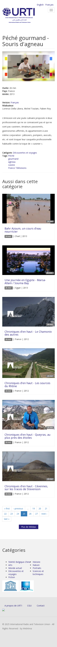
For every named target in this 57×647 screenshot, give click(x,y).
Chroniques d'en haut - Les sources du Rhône (27, 384)
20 (40, 508)
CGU (29, 605)
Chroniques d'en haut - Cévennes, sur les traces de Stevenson (26, 487)
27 (36, 513)
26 (30, 513)
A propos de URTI (13, 605)
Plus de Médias (28, 526)
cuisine (11, 164)
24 (18, 513)
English (40, 4)
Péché (11, 155)
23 (11, 513)
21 (46, 508)
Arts (10, 565)
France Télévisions (17, 167)
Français (49, 4)
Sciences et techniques (38, 573)
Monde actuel (15, 568)
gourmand (13, 158)
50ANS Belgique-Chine (19, 561)
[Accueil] (23, 15)
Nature (36, 565)
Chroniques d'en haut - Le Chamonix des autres (28, 333)
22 (5, 513)
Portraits (37, 568)
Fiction (11, 577)
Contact (41, 605)
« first (7, 508)
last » (6, 518)
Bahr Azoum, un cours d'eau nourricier (23, 230)
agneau (12, 161)
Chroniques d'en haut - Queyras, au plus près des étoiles (27, 436)
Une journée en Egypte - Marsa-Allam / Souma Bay (25, 281)
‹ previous (18, 508)
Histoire (36, 561)
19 (33, 508)
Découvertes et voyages (25, 152)
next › (44, 513)
